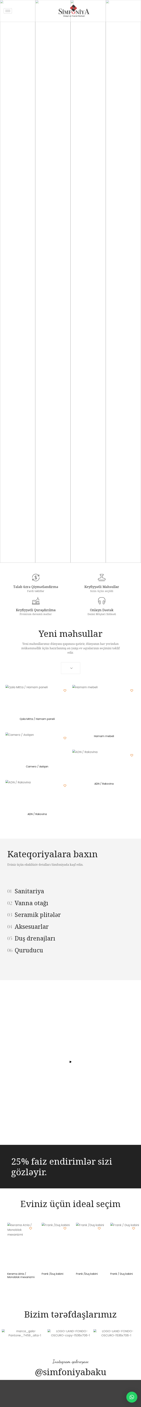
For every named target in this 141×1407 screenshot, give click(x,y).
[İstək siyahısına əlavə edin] (65, 690)
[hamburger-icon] (8, 11)
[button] (131, 1397)
